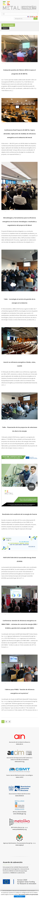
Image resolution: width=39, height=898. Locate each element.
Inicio (5, 28)
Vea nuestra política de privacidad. (28, 894)
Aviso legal (31, 891)
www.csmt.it (19, 777)
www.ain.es (19, 744)
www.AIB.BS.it (19, 796)
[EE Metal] (19, 5)
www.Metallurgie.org (19, 814)
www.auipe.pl (20, 845)
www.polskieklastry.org (19, 829)
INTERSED (23, 891)
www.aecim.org (19, 761)
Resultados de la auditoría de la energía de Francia (19, 514)
